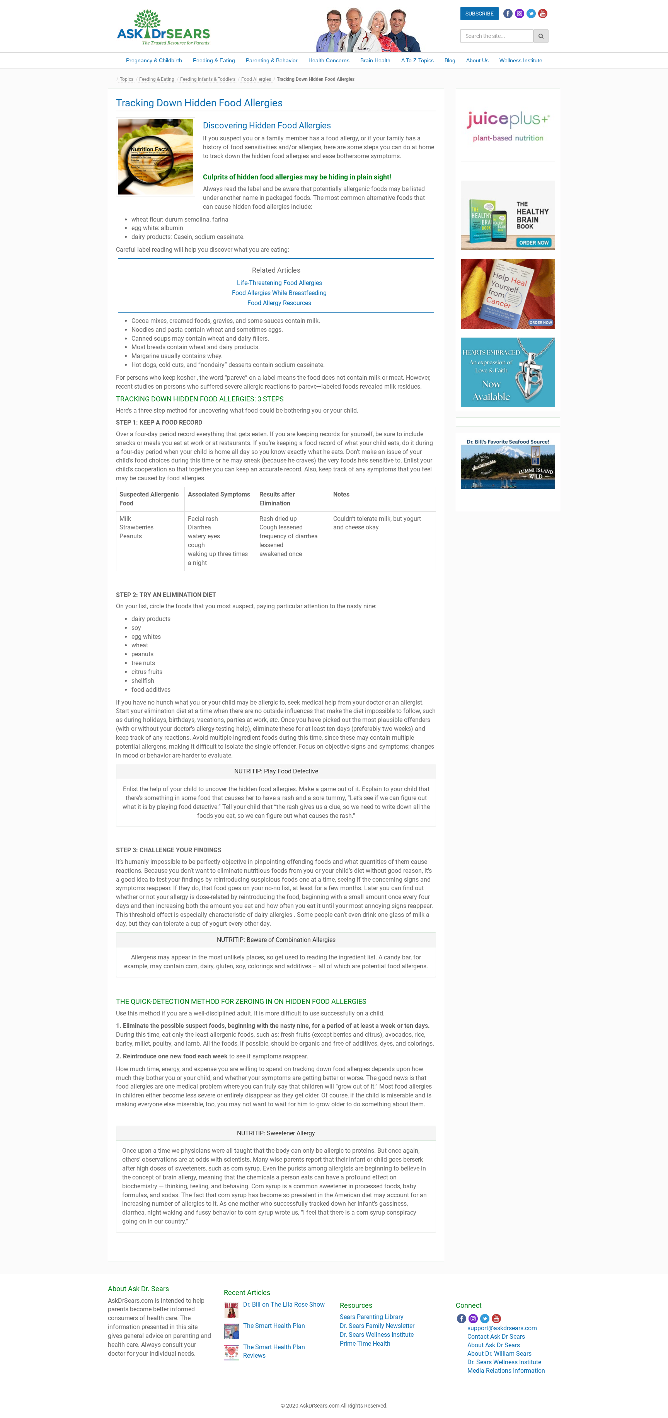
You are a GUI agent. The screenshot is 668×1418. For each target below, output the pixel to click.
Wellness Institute (520, 60)
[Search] (541, 36)
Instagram (519, 13)
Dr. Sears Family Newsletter (377, 1325)
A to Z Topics (417, 60)
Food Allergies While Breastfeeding (279, 293)
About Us (477, 60)
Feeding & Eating (214, 60)
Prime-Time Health (365, 1343)
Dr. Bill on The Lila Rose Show (284, 1304)
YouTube (542, 13)
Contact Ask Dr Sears (496, 1336)
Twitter (531, 13)
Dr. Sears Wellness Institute (377, 1334)
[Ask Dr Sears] (164, 26)
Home (114, 79)
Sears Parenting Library (372, 1317)
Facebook (508, 13)
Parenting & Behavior (272, 60)
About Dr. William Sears (499, 1353)
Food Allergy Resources (279, 303)
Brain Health (375, 60)
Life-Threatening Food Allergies (279, 283)
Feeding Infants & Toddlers (207, 79)
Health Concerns (328, 60)
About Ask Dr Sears (493, 1345)
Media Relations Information (506, 1370)
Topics (126, 79)
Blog (450, 60)
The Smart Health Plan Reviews (274, 1351)
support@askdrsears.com (502, 1328)
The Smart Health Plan (274, 1325)
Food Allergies (256, 79)
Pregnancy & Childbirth (154, 60)
